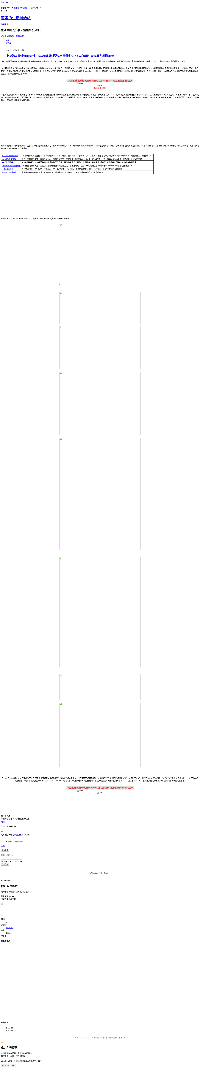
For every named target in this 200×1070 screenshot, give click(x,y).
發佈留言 (5, 864)
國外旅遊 (19, 842)
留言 (19, 835)
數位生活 (20, 36)
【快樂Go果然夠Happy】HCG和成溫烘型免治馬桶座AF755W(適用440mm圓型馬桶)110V (60, 55)
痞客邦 (14, 835)
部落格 (8, 43)
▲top (3, 846)
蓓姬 (3, 822)
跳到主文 (4, 24)
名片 (7, 46)
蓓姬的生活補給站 (16, 18)
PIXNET (82, 1038)
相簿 (7, 40)
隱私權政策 (113, 1038)
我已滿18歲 (5, 1065)
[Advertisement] (100, 121)
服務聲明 (122, 1038)
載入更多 (5, 850)
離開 (13, 1065)
